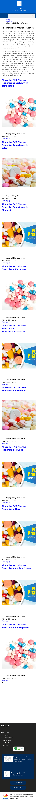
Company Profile (7, 737)
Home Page (6, 735)
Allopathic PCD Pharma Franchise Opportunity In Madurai (15, 207)
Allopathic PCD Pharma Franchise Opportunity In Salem (15, 145)
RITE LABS (20, 9)
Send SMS (19, 787)
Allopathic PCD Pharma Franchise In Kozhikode (14, 389)
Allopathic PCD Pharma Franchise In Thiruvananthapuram (14, 328)
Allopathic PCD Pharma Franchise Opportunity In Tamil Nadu (15, 82)
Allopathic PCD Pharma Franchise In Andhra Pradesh (17, 567)
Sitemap (5, 745)
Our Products (7, 740)
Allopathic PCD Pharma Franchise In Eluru (14, 507)
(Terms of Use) (29, 794)
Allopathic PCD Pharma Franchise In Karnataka (14, 268)
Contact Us (6, 743)
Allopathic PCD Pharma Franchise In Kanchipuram (15, 626)
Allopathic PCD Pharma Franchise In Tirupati (14, 448)
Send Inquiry (6, 139)
